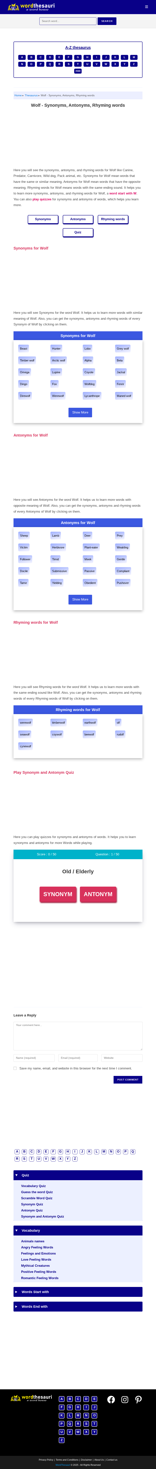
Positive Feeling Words (38, 1272)
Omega (24, 372)
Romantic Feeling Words (39, 1278)
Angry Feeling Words (37, 1247)
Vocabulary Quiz (33, 1186)
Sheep (24, 535)
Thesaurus (31, 95)
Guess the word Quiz (37, 1192)
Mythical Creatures (35, 1266)
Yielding (57, 582)
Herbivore (58, 547)
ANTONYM (98, 894)
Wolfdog (89, 384)
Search (107, 21)
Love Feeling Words (36, 1259)
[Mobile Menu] (146, 7)
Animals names (32, 1241)
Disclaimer (86, 1460)
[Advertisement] (78, 138)
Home (18, 95)
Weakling (122, 547)
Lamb (55, 535)
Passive (89, 571)
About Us (99, 1460)
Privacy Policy (46, 1460)
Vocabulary (29, 1230)
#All (78, 70)
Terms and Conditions (67, 1460)
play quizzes (42, 199)
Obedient (90, 582)
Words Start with (34, 1292)
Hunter (56, 348)
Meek (88, 559)
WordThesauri (63, 1465)
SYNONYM (57, 894)
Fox (54, 384)
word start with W (122, 193)
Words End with (33, 1306)
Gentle (121, 559)
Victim (24, 547)
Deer (87, 535)
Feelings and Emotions (38, 1253)
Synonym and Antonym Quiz (42, 1216)
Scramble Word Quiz (37, 1198)
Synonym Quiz (32, 1204)
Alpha (88, 360)
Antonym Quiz (32, 1210)
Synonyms (43, 219)
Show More (80, 412)
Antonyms (78, 219)
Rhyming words (113, 219)
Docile (24, 571)
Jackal (121, 372)
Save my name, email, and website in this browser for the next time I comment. (75, 1068)
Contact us (111, 1460)
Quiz (77, 232)
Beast (23, 348)
